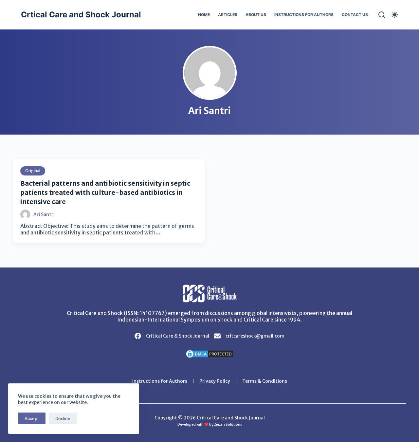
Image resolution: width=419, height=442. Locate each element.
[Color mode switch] (395, 14)
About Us (256, 14)
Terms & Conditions (264, 381)
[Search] (381, 14)
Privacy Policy (214, 381)
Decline (62, 418)
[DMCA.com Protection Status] (209, 353)
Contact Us (355, 14)
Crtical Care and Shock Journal (81, 14)
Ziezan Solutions (228, 424)
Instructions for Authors (304, 14)
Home (204, 14)
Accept (32, 418)
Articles (227, 14)
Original (32, 170)
